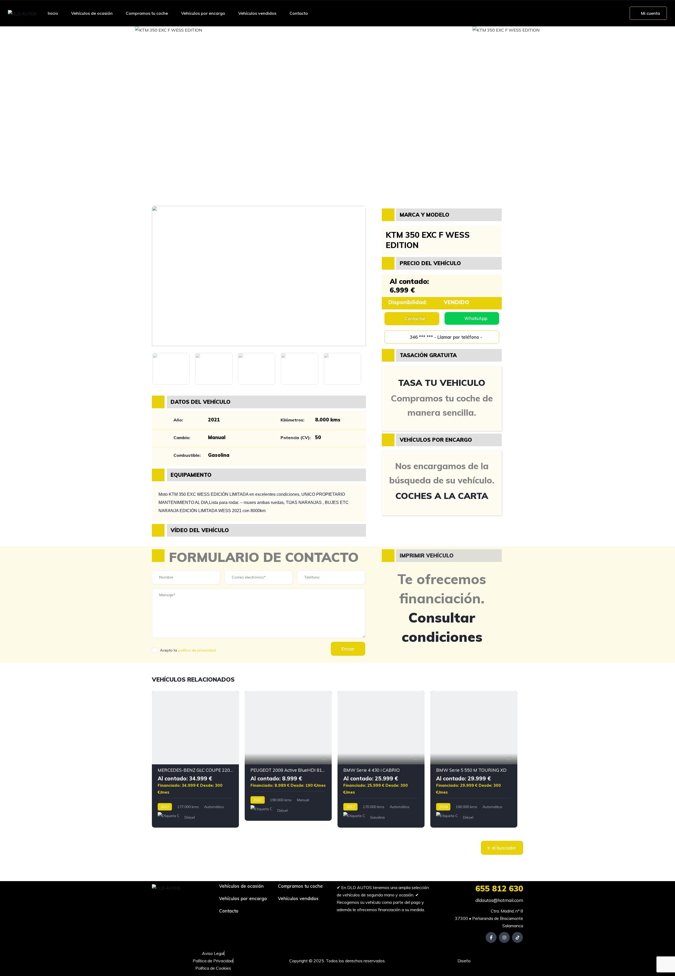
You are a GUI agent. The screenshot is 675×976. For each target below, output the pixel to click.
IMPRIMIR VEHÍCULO (427, 555)
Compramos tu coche (147, 13)
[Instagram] (504, 937)
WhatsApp (475, 318)
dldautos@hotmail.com (498, 900)
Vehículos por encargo (203, 13)
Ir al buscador (502, 848)
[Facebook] (491, 937)
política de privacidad (197, 650)
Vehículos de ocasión (92, 13)
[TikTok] (517, 937)
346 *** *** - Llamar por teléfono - (445, 337)
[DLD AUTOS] (22, 13)
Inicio (53, 13)
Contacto (299, 13)
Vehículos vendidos (257, 13)
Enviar (348, 649)
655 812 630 (499, 888)
